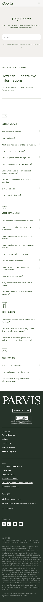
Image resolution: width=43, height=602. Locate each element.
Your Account (20, 67)
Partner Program (8, 435)
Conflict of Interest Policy (12, 466)
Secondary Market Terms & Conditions (17, 482)
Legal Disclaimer (8, 474)
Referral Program (9, 451)
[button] (38, 3)
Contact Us (6, 494)
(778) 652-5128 (7, 509)
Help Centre (6, 443)
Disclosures (6, 470)
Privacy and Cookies (10, 478)
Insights (5, 439)
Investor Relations (9, 447)
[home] (7, 3)
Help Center (6, 67)
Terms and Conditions (10, 487)
